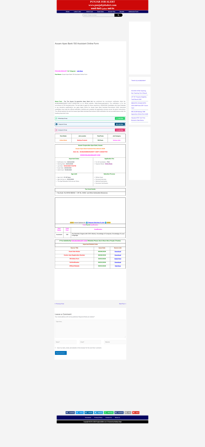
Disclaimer (88, 417)
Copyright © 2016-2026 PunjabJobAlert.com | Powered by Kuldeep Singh (103, 421)
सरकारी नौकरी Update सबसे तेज (102, 9)
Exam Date (100, 11)
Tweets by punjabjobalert (138, 80)
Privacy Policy (98, 417)
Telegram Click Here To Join (96, 222)
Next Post (122, 303)
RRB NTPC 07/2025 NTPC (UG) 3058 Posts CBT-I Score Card (139, 105)
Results (122, 11)
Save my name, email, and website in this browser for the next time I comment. (79, 348)
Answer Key (111, 11)
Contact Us (108, 417)
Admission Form (133, 11)
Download (118, 251)
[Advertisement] (90, 29)
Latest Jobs (77, 11)
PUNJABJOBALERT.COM (79, 241)
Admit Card (89, 11)
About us (117, 417)
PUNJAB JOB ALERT (102, 1)
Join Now (80, 71)
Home (67, 11)
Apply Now (117, 259)
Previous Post (59, 303)
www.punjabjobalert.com (102, 5)
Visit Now (118, 266)
